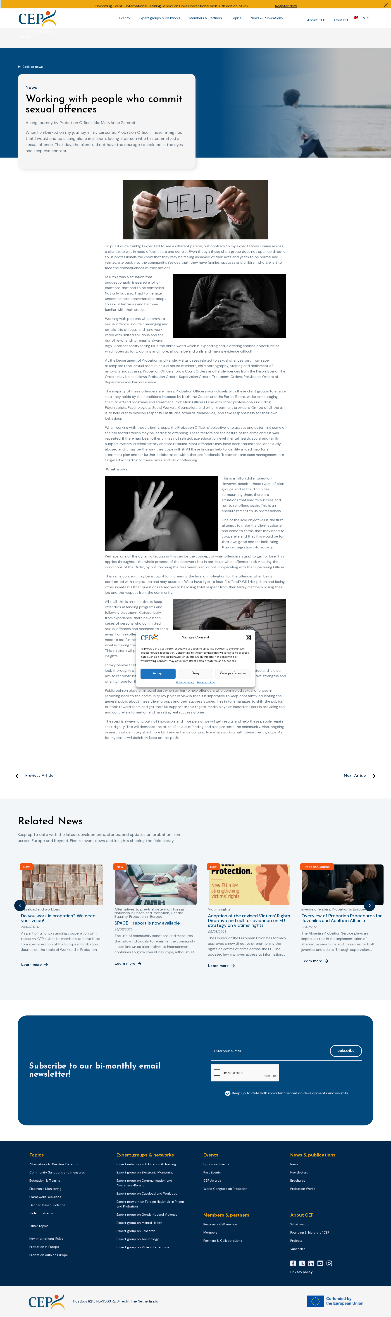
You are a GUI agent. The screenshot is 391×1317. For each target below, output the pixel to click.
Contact (341, 20)
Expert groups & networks (145, 1155)
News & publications (313, 1155)
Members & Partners (205, 18)
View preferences (232, 673)
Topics (236, 18)
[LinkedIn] (312, 1263)
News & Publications (267, 18)
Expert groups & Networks (159, 18)
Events (124, 18)
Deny (195, 673)
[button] (248, 637)
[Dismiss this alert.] (386, 5)
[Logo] (38, 18)
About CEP (316, 20)
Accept (158, 673)
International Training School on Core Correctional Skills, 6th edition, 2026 (187, 6)
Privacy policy (185, 682)
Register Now (286, 6)
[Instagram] (331, 1263)
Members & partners (226, 1215)
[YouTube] (322, 1263)
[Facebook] (294, 1263)
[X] (303, 1263)
